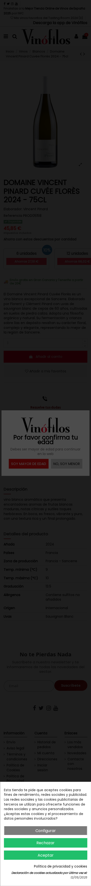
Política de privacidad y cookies (60, 866)
